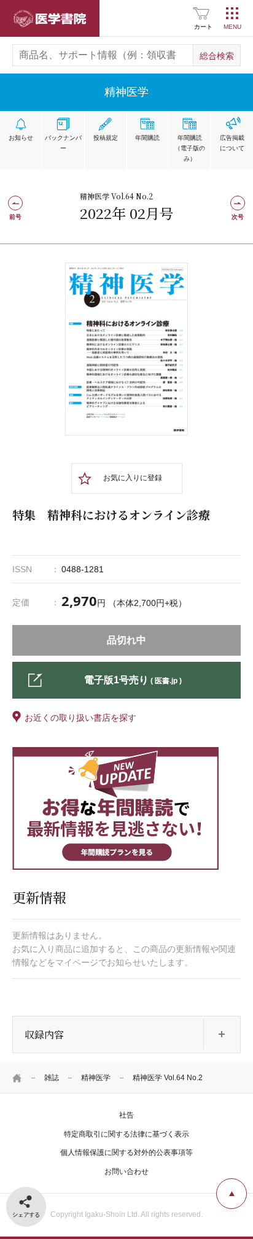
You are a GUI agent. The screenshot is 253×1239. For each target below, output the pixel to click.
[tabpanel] (126, 349)
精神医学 (96, 1077)
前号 (15, 216)
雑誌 (51, 1077)
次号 (238, 216)
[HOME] (17, 1077)
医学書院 (49, 18)
